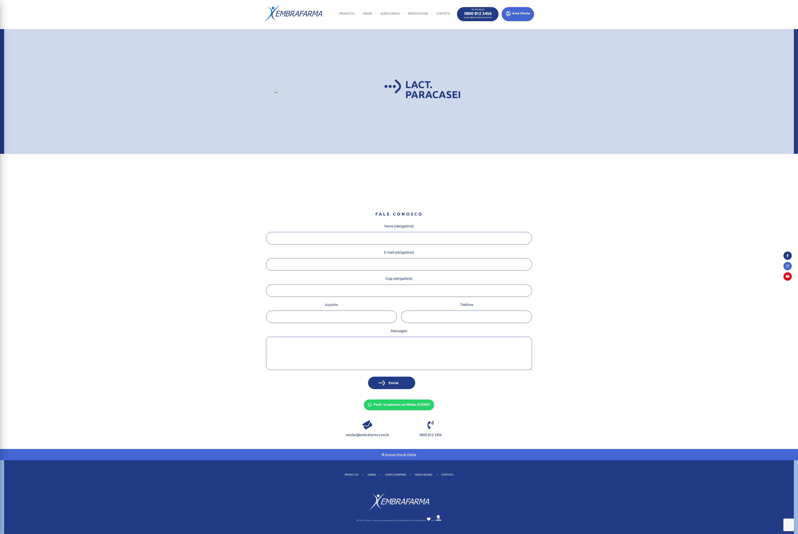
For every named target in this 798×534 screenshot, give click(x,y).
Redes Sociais (418, 13)
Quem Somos (390, 13)
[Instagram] (787, 266)
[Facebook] (787, 256)
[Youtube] (787, 276)
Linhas (367, 13)
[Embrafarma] (293, 13)
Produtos (347, 13)
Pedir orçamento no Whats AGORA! (401, 404)
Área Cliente (521, 13)
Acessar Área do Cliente (400, 454)
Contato (443, 13)
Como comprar (395, 475)
